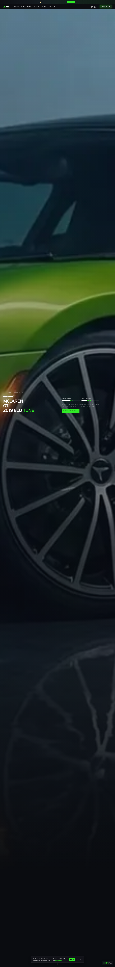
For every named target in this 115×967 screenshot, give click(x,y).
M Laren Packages (19, 6)
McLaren (15, 392)
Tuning (29, 6)
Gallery (44, 6)
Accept (72, 959)
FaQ (50, 6)
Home (4, 392)
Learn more (58, 960)
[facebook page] (92, 7)
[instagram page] (95, 7)
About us (36, 6)
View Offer (71, 2)
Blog (55, 6)
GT (19, 392)
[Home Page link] (6, 6)
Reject (79, 959)
